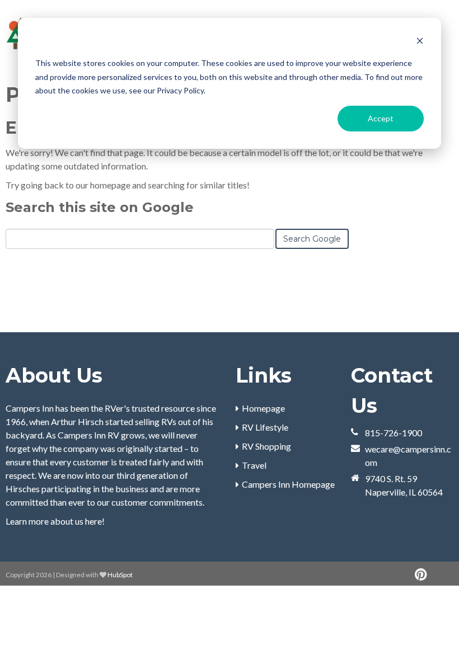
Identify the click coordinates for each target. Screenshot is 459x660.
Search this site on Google (100, 207)
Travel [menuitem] (254, 465)
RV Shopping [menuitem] (266, 446)
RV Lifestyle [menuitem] (265, 427)
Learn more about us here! (55, 521)
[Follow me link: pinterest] (420, 575)
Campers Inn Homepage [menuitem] (288, 484)
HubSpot (120, 575)
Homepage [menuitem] (263, 408)
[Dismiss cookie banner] (420, 42)
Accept (381, 118)
